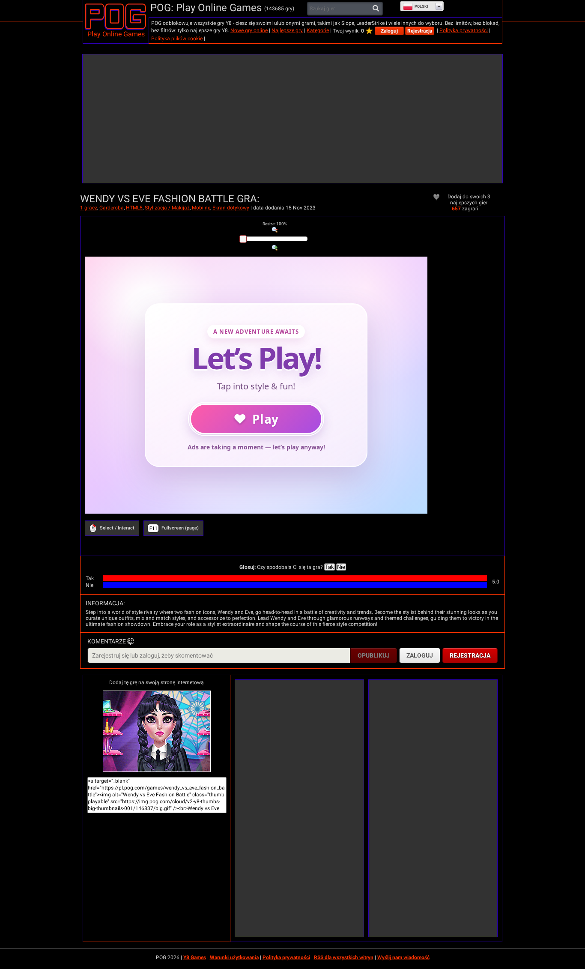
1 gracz (88, 208)
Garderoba (111, 208)
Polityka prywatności (463, 30)
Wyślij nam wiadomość (403, 957)
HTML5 (134, 208)
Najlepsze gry (287, 30)
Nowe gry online (249, 30)
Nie (341, 567)
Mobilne (201, 208)
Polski (421, 6)
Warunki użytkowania (234, 957)
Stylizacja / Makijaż (167, 208)
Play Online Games (116, 34)
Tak (329, 567)
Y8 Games (194, 957)
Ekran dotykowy (230, 208)
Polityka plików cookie (177, 39)
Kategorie (318, 30)
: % (275, 223)
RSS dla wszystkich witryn (343, 957)
